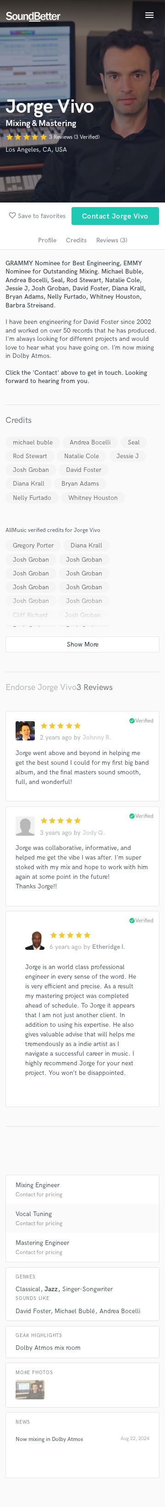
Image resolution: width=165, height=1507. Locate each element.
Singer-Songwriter (87, 1289)
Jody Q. (93, 833)
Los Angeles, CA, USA (36, 149)
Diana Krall (28, 484)
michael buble (33, 442)
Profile (47, 240)
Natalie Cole (81, 456)
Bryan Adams (80, 484)
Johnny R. (96, 737)
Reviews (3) (111, 240)
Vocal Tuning (34, 1214)
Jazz (51, 1289)
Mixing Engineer (38, 1185)
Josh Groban (31, 470)
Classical (28, 1289)
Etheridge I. (108, 947)
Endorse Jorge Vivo (41, 687)
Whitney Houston (93, 498)
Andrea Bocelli (90, 442)
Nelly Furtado (32, 498)
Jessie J (127, 456)
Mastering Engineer (42, 1243)
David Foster (83, 470)
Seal (134, 442)
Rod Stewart (30, 456)
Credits (76, 240)
